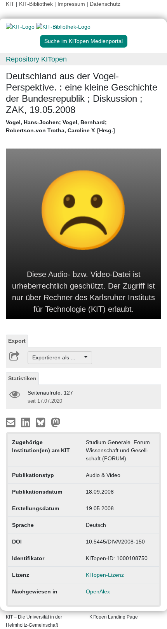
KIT (10, 4)
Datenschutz (105, 4)
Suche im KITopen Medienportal (83, 41)
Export (17, 341)
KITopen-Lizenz (105, 575)
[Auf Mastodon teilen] (56, 422)
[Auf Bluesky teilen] (42, 422)
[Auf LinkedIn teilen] (26, 422)
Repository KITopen (36, 59)
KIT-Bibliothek (36, 4)
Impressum (71, 4)
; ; (60, 126)
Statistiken (22, 378)
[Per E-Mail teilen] (11, 422)
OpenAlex (98, 591)
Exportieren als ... (57, 357)
